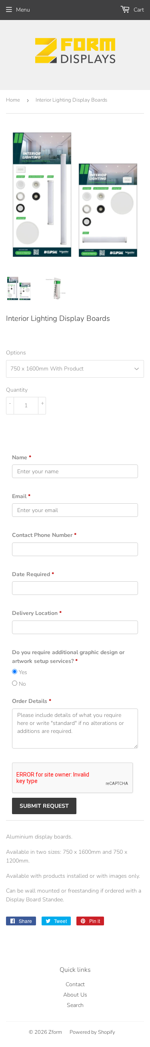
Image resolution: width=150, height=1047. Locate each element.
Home (13, 100)
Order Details (31, 701)
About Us (75, 995)
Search (75, 1005)
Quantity (17, 390)
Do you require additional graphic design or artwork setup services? (68, 657)
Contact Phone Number (44, 535)
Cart (138, 10)
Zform (55, 1032)
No (21, 684)
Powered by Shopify (92, 1032)
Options (16, 352)
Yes (22, 672)
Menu (23, 10)
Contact (75, 984)
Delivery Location (37, 613)
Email (21, 496)
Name (21, 457)
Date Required (33, 574)
